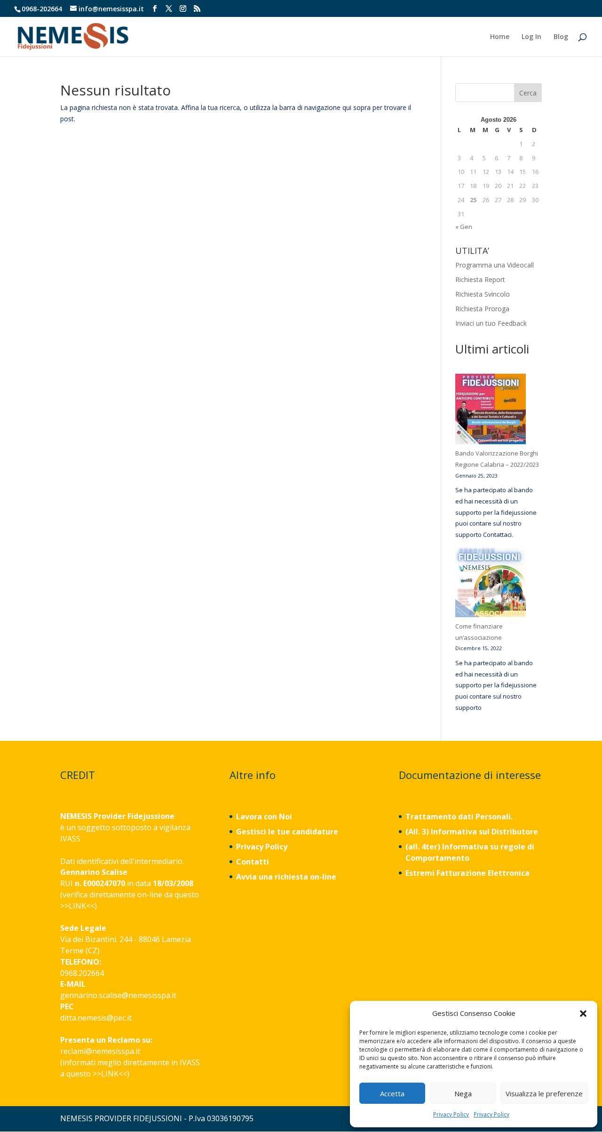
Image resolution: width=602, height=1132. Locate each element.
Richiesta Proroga (482, 308)
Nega (463, 1093)
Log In (531, 37)
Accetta (392, 1093)
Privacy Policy (451, 1114)
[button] (583, 1013)
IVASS (70, 838)
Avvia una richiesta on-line (286, 877)
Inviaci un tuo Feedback (491, 323)
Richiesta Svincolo (482, 294)
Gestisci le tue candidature (287, 831)
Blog (561, 37)
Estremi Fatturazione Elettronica (468, 873)
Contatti (252, 862)
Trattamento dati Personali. (459, 816)
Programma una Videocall (494, 264)
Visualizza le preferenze (544, 1093)
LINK (77, 906)
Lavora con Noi (264, 816)
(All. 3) (417, 831)
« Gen (463, 226)
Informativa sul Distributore (483, 831)
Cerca (528, 92)
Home (499, 37)
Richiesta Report (480, 279)
